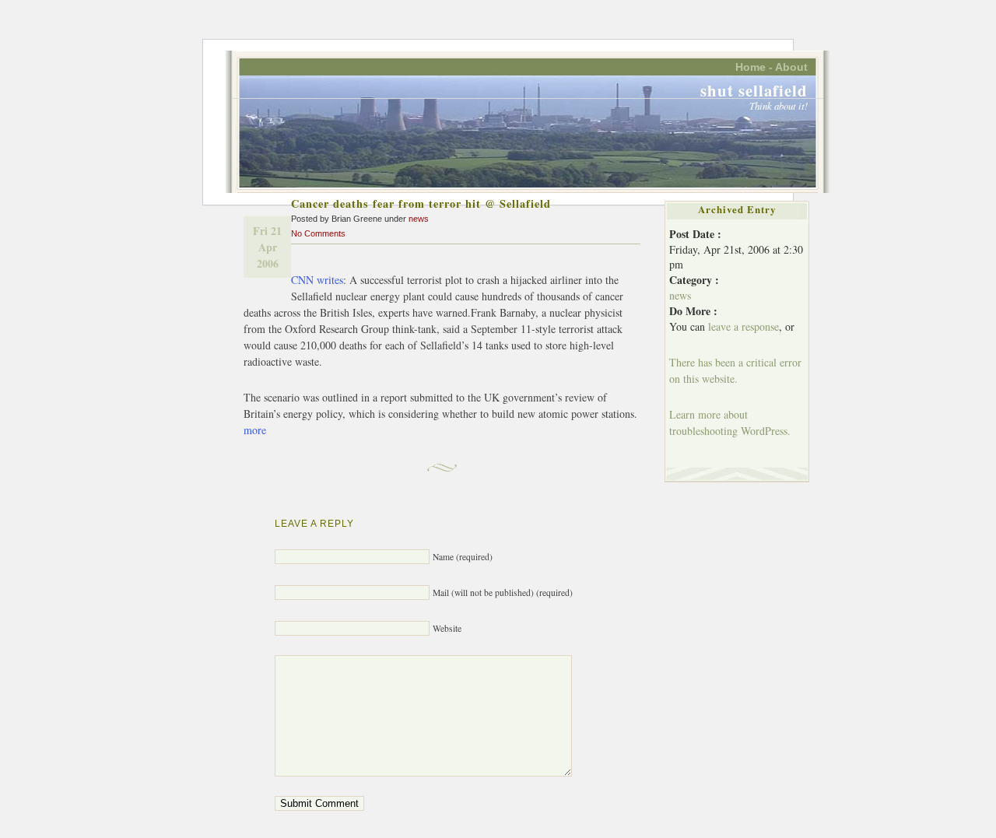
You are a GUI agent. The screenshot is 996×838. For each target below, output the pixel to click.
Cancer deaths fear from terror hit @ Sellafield (421, 203)
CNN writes (317, 279)
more (255, 430)
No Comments (318, 233)
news (419, 218)
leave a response (743, 326)
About (791, 67)
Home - (754, 67)
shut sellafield (754, 90)
